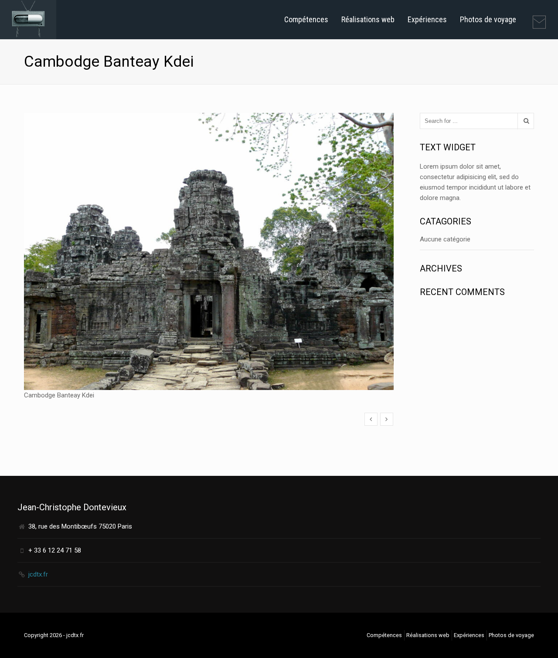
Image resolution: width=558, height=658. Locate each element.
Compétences (306, 19)
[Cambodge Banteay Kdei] (371, 419)
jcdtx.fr (38, 574)
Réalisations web (368, 19)
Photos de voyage (488, 19)
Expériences (427, 19)
